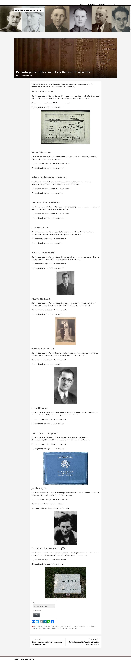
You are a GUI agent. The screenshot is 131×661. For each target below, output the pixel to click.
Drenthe (69, 626)
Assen (58, 626)
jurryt (17, 75)
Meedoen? (91, 4)
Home (82, 4)
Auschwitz (63, 626)
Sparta (62, 628)
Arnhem (53, 626)
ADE (42, 626)
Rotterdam (56, 628)
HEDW (88, 626)
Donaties (111, 4)
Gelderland (82, 626)
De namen (101, 4)
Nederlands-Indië (38, 628)
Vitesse (66, 628)
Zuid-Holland (72, 628)
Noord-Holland (48, 628)
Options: (36, 603)
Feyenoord (75, 626)
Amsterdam (47, 626)
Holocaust (93, 626)
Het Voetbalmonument (29, 10)
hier (62, 107)
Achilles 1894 (37, 626)
